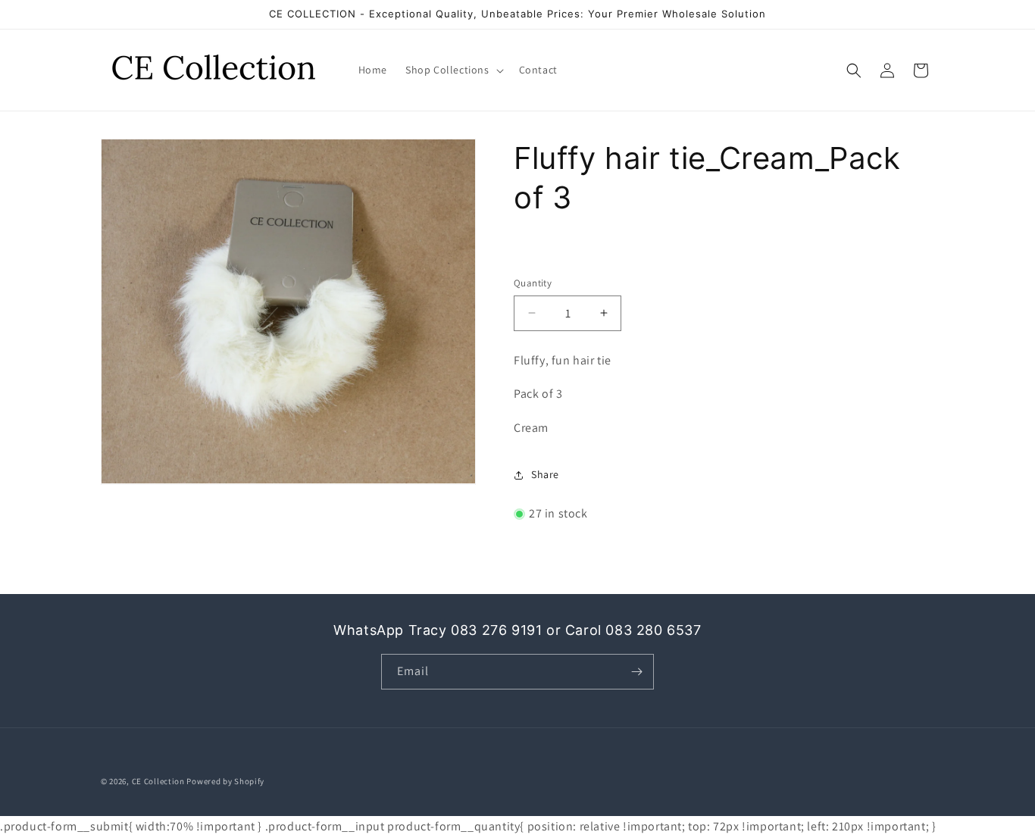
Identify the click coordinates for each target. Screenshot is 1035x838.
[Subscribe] (636, 671)
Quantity (533, 283)
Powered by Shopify (225, 781)
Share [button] (545, 474)
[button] (453, 70)
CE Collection (158, 781)
